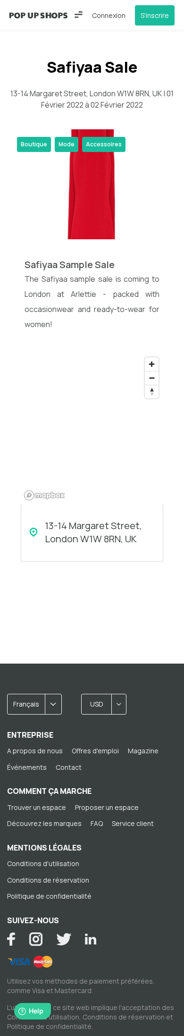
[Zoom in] (152, 364)
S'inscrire (155, 15)
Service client (133, 823)
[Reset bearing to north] (152, 391)
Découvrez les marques (44, 823)
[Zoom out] (152, 378)
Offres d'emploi (95, 750)
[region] (92, 428)
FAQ (97, 823)
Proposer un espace (107, 807)
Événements (27, 767)
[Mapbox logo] (44, 495)
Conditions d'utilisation (43, 863)
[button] (79, 14)
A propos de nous (35, 750)
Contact (69, 767)
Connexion (108, 15)
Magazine (143, 750)
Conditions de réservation (48, 880)
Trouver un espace (36, 807)
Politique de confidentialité (49, 896)
